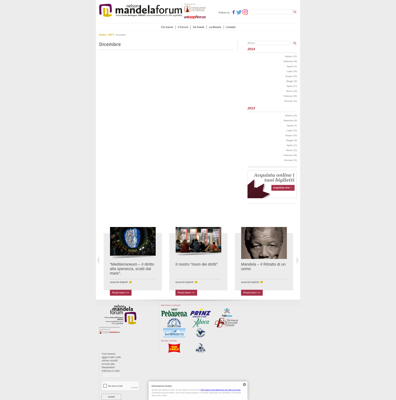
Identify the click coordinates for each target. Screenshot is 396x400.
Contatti (231, 27)
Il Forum (183, 27)
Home (102, 34)
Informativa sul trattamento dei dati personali (221, 390)
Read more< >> (117, 292)
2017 (111, 34)
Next (297, 260)
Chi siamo (167, 27)
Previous (98, 260)
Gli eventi (198, 27)
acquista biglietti (115, 282)
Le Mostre (215, 27)
